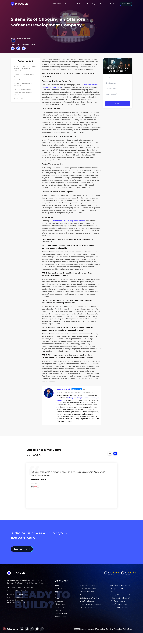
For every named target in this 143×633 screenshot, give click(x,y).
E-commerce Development (90, 604)
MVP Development (117, 601)
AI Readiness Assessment (89, 595)
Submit (117, 103)
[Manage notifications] (4, 628)
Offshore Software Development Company (69, 221)
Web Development (87, 601)
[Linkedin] (13, 48)
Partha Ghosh (64, 389)
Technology (91, 4)
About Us (58, 589)
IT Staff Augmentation (118, 604)
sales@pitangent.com (20, 602)
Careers (57, 598)
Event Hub (58, 610)
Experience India (61, 613)
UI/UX (112, 592)
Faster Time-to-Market (22, 89)
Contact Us (126, 4)
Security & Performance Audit (121, 595)
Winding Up (18, 98)
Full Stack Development (89, 589)
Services (68, 4)
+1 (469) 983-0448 (17, 600)
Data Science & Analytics (89, 598)
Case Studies (57, 3)
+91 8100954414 (18, 598)
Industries (78, 4)
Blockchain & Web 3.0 (88, 592)
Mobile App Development (120, 598)
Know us (103, 4)
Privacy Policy (59, 604)
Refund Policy (60, 617)
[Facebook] (18, 48)
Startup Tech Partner (118, 607)
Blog (56, 592)
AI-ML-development (88, 586)
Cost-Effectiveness (21, 80)
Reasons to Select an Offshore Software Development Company (25, 68)
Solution (113, 4)
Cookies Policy (59, 607)
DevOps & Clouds (116, 589)
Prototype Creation (87, 607)
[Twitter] (24, 48)
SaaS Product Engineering (120, 586)
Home (56, 586)
